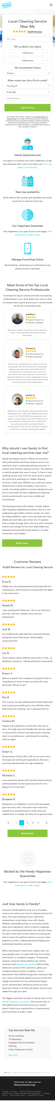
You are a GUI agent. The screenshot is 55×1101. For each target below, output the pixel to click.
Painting (12, 1046)
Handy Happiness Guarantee (15, 1001)
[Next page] (47, 822)
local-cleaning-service (31, 1073)
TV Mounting (15, 1039)
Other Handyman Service (21, 1049)
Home (9, 1073)
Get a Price (27, 107)
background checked (26, 964)
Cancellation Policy (17, 1095)
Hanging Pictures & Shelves (22, 1042)
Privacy (14, 1091)
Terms (4, 1095)
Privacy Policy (12, 119)
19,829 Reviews (35, 31)
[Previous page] (8, 822)
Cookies (46, 1093)
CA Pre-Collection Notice (30, 1091)
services (17, 1073)
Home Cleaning (16, 1035)
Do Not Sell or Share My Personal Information (21, 1093)
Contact (5, 1091)
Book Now (22, 543)
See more (13, 1055)
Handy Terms (40, 117)
